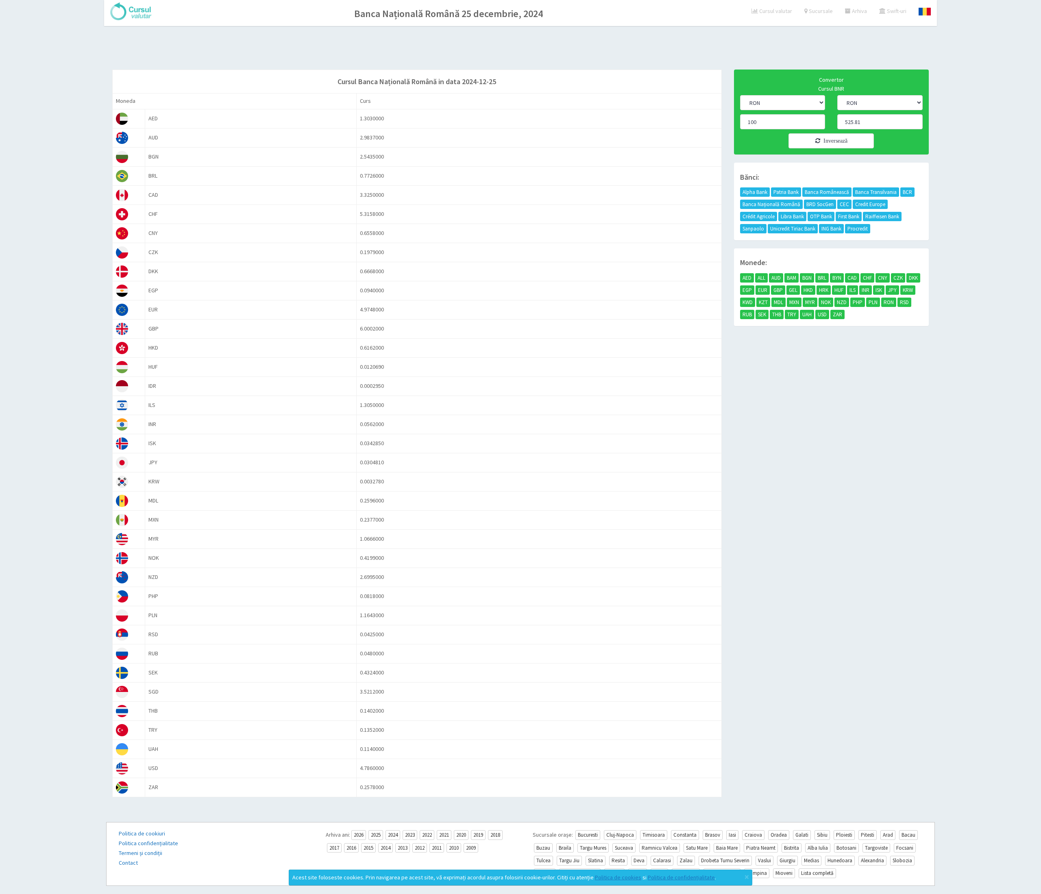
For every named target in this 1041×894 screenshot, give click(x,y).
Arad (888, 834)
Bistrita (791, 847)
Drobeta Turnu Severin (725, 860)
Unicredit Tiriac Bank (792, 228)
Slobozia (902, 860)
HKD (808, 290)
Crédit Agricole (759, 216)
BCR (907, 192)
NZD (842, 302)
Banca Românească (827, 192)
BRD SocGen (820, 204)
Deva (639, 860)
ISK (878, 290)
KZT (763, 302)
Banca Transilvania (876, 192)
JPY (892, 290)
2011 (437, 847)
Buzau (543, 847)
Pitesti (867, 834)
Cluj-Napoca (620, 834)
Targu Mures (593, 847)
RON (889, 302)
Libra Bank (792, 216)
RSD (904, 302)
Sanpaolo (753, 228)
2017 (334, 847)
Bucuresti (588, 834)
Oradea (779, 834)
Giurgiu (787, 860)
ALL (761, 277)
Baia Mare (727, 847)
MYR (810, 302)
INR (865, 290)
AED (747, 277)
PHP (857, 302)
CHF (867, 277)
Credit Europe (870, 204)
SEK (762, 314)
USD (822, 314)
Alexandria (872, 860)
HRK (823, 290)
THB (776, 314)
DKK (913, 277)
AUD (776, 277)
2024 (393, 834)
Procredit (857, 228)
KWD (748, 302)
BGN (807, 277)
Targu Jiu (569, 860)
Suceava (624, 847)
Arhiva (859, 11)
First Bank (848, 216)
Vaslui (764, 860)
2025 (376, 834)
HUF (838, 290)
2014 (385, 847)
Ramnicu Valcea (659, 847)
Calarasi (662, 860)
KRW (908, 290)
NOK (826, 302)
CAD (852, 277)
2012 (420, 847)
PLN (873, 302)
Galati (801, 834)
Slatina (595, 860)
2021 (444, 834)
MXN (794, 302)
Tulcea (543, 860)
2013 (402, 847)
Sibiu (822, 834)
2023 (410, 834)
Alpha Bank (755, 192)
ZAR (837, 314)
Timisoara (653, 834)
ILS (852, 290)
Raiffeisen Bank (882, 216)
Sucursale (820, 11)
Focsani (904, 847)
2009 (471, 847)
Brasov (712, 834)
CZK (898, 277)
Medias (811, 860)
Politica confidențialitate (148, 843)
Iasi (732, 834)
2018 (495, 834)
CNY (882, 277)
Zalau (686, 860)
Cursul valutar (775, 11)
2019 (478, 834)
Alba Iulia (818, 847)
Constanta (685, 834)
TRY (791, 314)
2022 (427, 834)
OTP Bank (821, 216)
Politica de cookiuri (142, 833)
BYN (836, 277)
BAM (791, 277)
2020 (461, 834)
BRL (822, 277)
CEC (844, 204)
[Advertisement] (520, 48)
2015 (368, 847)
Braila (565, 847)
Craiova (753, 834)
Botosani (846, 847)
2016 (351, 847)
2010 (454, 847)
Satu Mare (697, 847)
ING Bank (831, 228)
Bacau (908, 834)
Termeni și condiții (140, 853)
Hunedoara (840, 860)
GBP (778, 290)
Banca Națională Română (771, 204)
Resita (618, 860)
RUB (747, 314)
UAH (807, 314)
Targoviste (876, 847)
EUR (762, 290)
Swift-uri (896, 11)
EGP (747, 290)
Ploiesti (844, 834)
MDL (778, 302)
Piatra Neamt (760, 847)
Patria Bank (786, 192)
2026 (359, 834)
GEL (793, 290)
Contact (128, 862)
